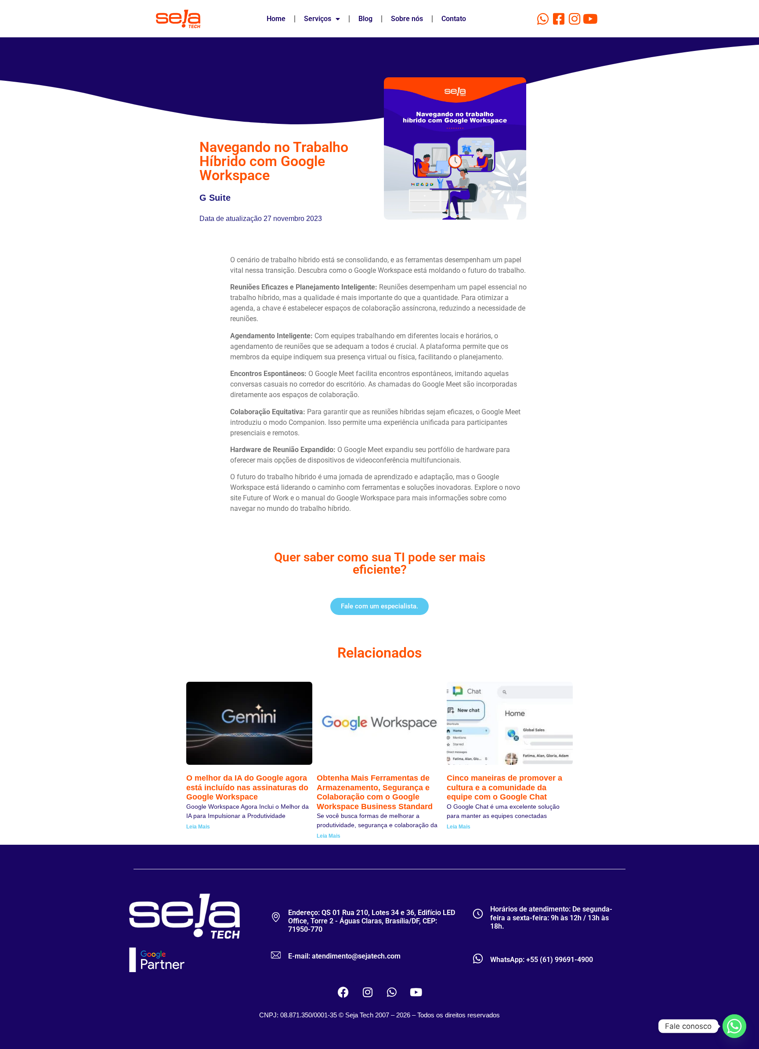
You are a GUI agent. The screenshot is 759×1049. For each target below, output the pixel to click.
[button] (379, 606)
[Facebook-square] (559, 19)
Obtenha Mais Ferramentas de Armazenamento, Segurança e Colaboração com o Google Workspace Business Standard (375, 792)
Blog (365, 18)
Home (276, 18)
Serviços (317, 18)
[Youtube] (590, 19)
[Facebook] (343, 992)
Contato (453, 18)
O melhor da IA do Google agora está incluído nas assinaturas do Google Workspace (247, 787)
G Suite (215, 198)
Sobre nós (407, 18)
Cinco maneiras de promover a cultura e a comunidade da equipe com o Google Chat (504, 787)
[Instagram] (574, 19)
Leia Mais (198, 827)
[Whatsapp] (543, 19)
